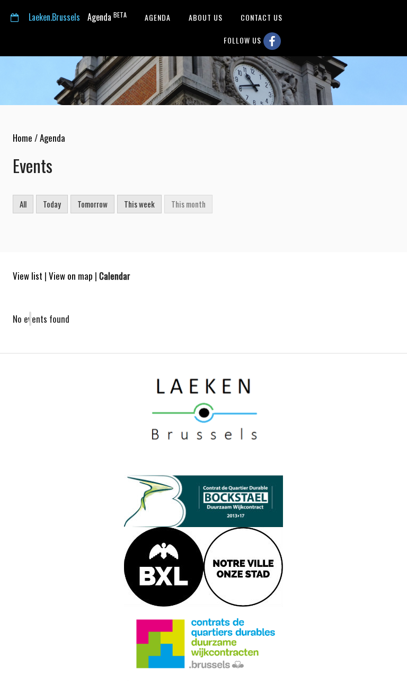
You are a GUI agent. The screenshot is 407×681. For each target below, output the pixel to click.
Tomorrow (92, 204)
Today (52, 204)
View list (27, 275)
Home (22, 137)
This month (188, 204)
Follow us (243, 40)
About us (205, 17)
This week (139, 204)
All (23, 204)
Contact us (260, 17)
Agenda (78, 16)
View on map (71, 275)
